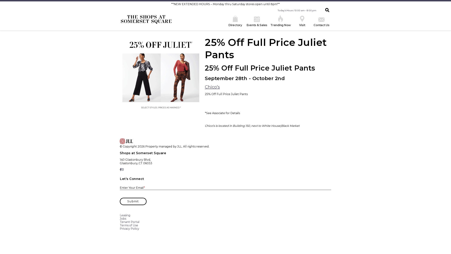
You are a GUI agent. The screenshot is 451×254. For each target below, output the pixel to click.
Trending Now (280, 25)
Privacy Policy (129, 228)
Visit (302, 25)
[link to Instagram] (122, 169)
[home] (146, 20)
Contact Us (321, 25)
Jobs (123, 218)
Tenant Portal (130, 222)
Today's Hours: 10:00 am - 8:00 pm (297, 10)
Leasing (125, 215)
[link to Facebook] (120, 169)
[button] (327, 10)
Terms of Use (129, 225)
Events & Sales (257, 25)
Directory (235, 25)
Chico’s (212, 86)
